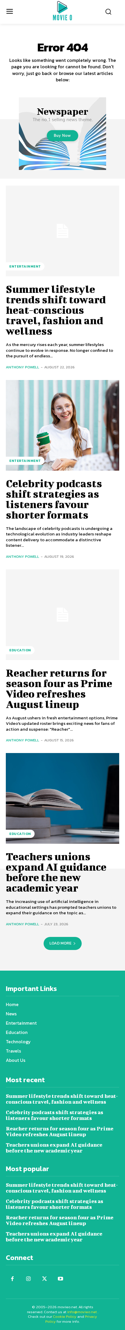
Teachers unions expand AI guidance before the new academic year (56, 872)
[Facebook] (12, 1279)
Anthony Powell (22, 367)
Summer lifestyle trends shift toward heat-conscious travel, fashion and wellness (56, 310)
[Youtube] (60, 1279)
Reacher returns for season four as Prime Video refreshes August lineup (59, 688)
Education (20, 650)
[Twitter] (44, 1279)
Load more (60, 943)
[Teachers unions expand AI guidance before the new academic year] (62, 798)
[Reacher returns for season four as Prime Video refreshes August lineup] (62, 614)
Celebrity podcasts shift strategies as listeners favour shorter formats (54, 499)
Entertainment (25, 266)
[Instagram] (28, 1279)
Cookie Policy (64, 1316)
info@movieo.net (82, 1312)
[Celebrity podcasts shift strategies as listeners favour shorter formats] (62, 425)
